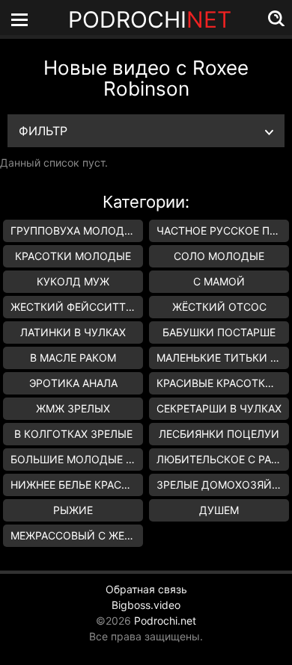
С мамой (219, 281)
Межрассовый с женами (76, 535)
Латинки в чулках (73, 332)
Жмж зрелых (73, 408)
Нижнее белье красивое (76, 484)
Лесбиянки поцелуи (219, 433)
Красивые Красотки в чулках (222, 383)
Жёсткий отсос (219, 306)
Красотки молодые (73, 256)
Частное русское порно (222, 230)
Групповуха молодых (75, 230)
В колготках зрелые (73, 433)
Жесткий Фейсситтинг (76, 306)
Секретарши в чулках (219, 408)
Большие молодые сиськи (76, 459)
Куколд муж (73, 281)
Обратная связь (146, 589)
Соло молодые (219, 256)
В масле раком (73, 357)
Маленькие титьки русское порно (222, 357)
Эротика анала (73, 383)
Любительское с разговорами (222, 459)
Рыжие (73, 510)
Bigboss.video (146, 604)
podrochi (149, 19)
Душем (219, 510)
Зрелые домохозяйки (221, 484)
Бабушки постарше (219, 332)
